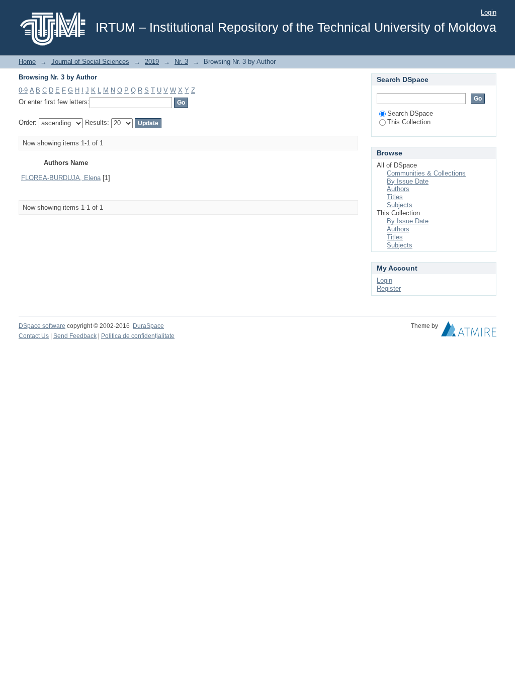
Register (389, 288)
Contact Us (34, 335)
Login (488, 12)
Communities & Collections (426, 173)
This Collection (409, 122)
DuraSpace (148, 325)
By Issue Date (407, 181)
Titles (395, 197)
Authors (398, 189)
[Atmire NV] (468, 331)
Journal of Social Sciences (90, 61)
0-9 (23, 90)
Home (27, 61)
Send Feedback (75, 335)
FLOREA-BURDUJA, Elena (61, 178)
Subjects (399, 205)
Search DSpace (410, 113)
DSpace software (42, 325)
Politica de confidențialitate (138, 335)
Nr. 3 (181, 61)
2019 (152, 61)
